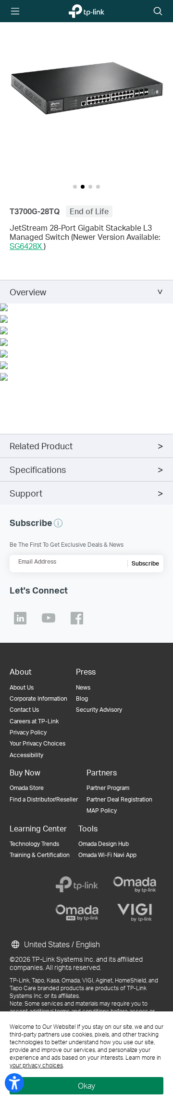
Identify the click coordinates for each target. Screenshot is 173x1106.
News (83, 687)
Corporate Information (38, 698)
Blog (82, 698)
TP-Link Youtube (48, 618)
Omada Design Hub (103, 843)
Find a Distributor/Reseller (44, 799)
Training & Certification (40, 854)
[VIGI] (134, 912)
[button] (86, 87)
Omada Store (27, 787)
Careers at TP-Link (34, 721)
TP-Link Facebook (76, 618)
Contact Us (24, 709)
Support (26, 492)
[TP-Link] (77, 884)
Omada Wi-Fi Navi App (107, 854)
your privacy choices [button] (36, 1065)
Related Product (41, 445)
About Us (22, 687)
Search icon (157, 12)
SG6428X (27, 246)
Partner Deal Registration (119, 799)
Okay (86, 1085)
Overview (28, 291)
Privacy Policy (28, 732)
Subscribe (145, 563)
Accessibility (26, 755)
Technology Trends (34, 843)
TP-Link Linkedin (20, 618)
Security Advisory (99, 709)
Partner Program (107, 787)
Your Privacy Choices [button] (37, 743)
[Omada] (134, 884)
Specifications (38, 469)
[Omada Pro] (77, 912)
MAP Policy (101, 810)
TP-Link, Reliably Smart (81, 11)
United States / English (61, 944)
